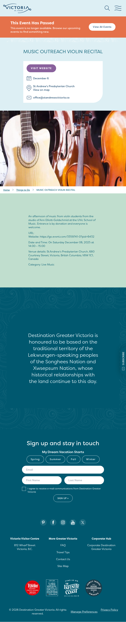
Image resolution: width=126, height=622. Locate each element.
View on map (41, 90)
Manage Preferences (84, 611)
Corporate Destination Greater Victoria (101, 547)
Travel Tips (63, 552)
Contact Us (63, 559)
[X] (82, 522)
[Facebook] (53, 522)
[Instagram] (63, 522)
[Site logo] (17, 8)
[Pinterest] (43, 522)
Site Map (63, 566)
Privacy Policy (109, 609)
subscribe (123, 358)
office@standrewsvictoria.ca (51, 97)
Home (6, 189)
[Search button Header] (107, 8)
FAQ (63, 545)
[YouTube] (73, 522)
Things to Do (23, 189)
